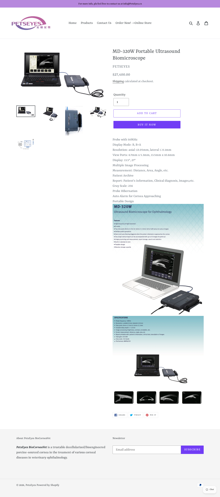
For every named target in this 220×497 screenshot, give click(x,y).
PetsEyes (31, 485)
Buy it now (147, 124)
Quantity (119, 94)
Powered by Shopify (48, 485)
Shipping (118, 81)
